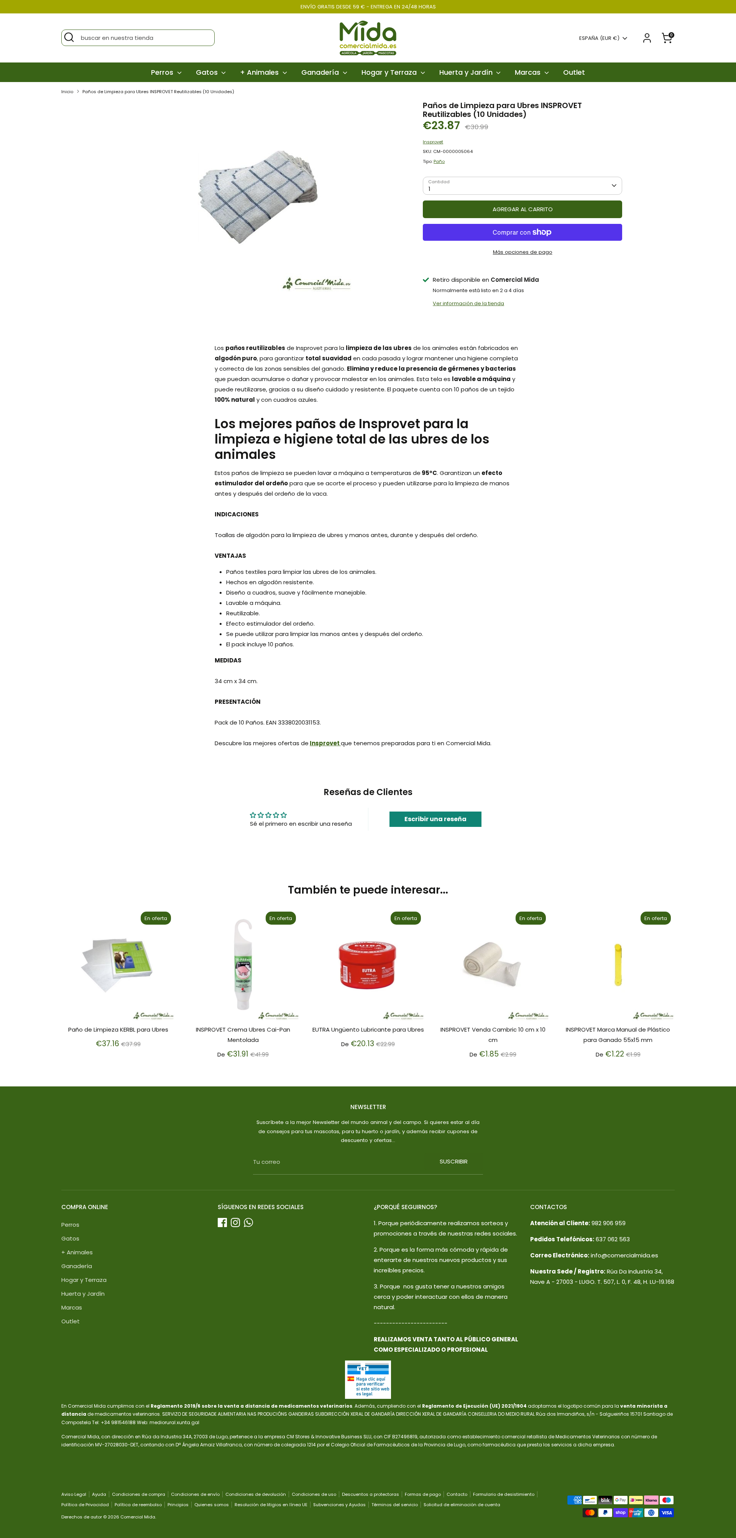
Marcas (528, 72)
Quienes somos (211, 1505)
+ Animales (260, 72)
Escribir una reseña (435, 819)
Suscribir (454, 1161)
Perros (163, 72)
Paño (439, 161)
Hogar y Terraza (390, 72)
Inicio (67, 92)
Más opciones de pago (522, 252)
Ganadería (321, 72)
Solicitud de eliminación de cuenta (462, 1505)
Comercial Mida (137, 1517)
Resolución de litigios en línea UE (271, 1505)
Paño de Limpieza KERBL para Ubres (118, 1029)
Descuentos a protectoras (370, 1494)
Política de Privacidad (85, 1505)
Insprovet (433, 142)
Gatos (208, 72)
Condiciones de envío (195, 1494)
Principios (178, 1505)
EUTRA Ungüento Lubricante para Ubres (368, 1029)
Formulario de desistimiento (503, 1494)
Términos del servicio (394, 1505)
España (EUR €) (599, 38)
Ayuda (99, 1494)
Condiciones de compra (138, 1494)
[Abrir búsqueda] (69, 37)
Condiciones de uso (314, 1494)
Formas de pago (423, 1494)
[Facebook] (222, 1222)
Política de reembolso (138, 1505)
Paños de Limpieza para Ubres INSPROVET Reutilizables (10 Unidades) (158, 92)
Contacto (457, 1494)
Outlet (574, 72)
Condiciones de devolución (255, 1494)
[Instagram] (235, 1222)
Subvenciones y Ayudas (339, 1505)
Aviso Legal (73, 1494)
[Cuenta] (647, 38)
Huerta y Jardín (467, 72)
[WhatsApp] (248, 1222)
